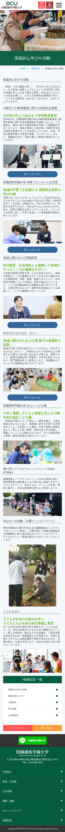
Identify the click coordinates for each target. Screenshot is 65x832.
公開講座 (12, 702)
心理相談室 (13, 715)
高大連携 (12, 709)
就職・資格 (8, 801)
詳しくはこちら (32, 174)
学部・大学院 (9, 781)
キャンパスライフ (11, 810)
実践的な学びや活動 (17, 689)
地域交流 (35, 68)
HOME (23, 68)
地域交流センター (16, 696)
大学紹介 (7, 771)
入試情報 (7, 791)
